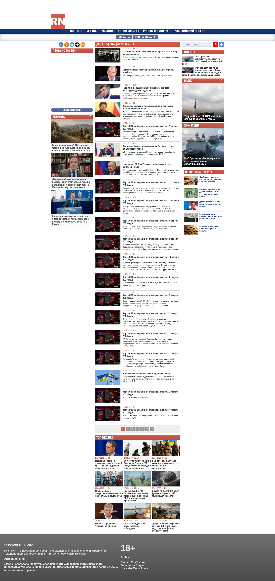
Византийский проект (189, 31)
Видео (188, 80)
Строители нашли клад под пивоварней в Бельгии (210, 228)
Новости (76, 31)
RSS (125, 556)
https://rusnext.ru (85, 567)
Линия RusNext (128, 31)
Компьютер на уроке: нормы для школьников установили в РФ (210, 216)
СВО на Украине (145, 37)
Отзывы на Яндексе (133, 565)
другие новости (71, 110)
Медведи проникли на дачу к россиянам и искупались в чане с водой (209, 192)
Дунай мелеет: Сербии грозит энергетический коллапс (209, 204)
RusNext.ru (13, 545)
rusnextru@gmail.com (134, 568)
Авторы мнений (14, 558)
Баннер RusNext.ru (133, 562)
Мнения (92, 31)
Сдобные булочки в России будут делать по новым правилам (210, 179)
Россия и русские (156, 31)
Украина (107, 31)
